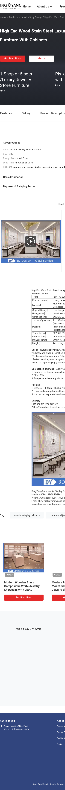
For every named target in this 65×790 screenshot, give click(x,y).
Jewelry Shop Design (31, 17)
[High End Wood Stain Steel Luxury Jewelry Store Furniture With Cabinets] (23, 557)
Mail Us (42, 58)
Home (3, 17)
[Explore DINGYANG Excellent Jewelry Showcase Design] (31, 241)
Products (13, 17)
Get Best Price (12, 58)
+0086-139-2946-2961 (50, 494)
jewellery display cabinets (27, 515)
